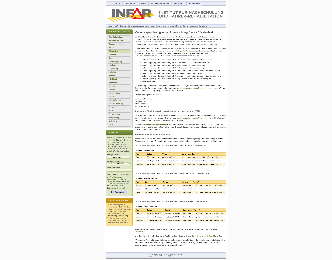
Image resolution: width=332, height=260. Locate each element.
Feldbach (112, 48)
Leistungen (130, 3)
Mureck (112, 107)
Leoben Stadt (114, 93)
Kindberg (112, 76)
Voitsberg (113, 121)
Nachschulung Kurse (160, 3)
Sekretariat (139, 88)
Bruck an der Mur (116, 41)
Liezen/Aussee (115, 100)
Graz (111, 58)
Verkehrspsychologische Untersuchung (150, 125)
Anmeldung (179, 3)
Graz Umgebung (115, 62)
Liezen (111, 97)
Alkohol (142, 3)
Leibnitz (112, 86)
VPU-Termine (194, 3)
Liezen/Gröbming (116, 104)
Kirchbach (113, 79)
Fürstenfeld (113, 51)
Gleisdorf (112, 55)
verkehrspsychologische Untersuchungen (182, 51)
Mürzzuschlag (114, 114)
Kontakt (179, 254)
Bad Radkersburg (116, 37)
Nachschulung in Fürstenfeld (203, 236)
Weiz (111, 125)
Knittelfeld (113, 83)
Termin (218, 157)
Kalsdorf (112, 72)
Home (117, 3)
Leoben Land (114, 90)
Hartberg (112, 65)
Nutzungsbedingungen (169, 254)
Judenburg (113, 69)
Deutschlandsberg (116, 44)
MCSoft (158, 254)
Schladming (114, 118)
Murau (111, 111)
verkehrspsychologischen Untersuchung (197, 88)
